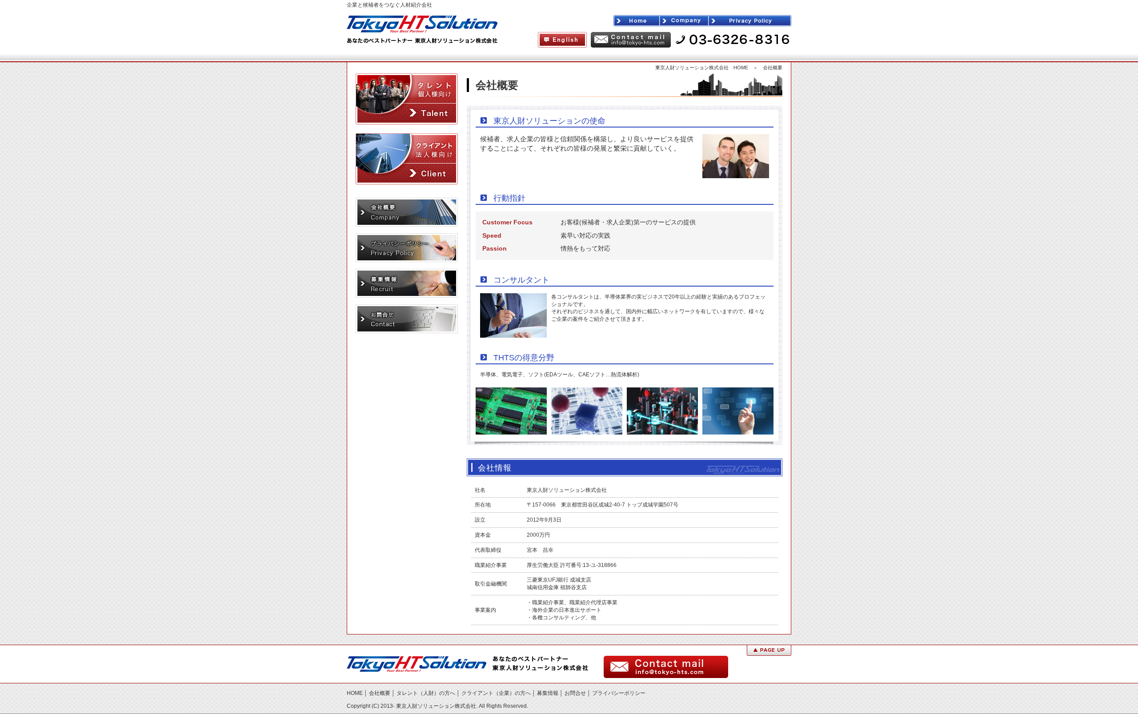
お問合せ (575, 693)
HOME (355, 693)
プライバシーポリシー (618, 693)
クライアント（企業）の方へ (496, 693)
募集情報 (547, 693)
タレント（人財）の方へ (426, 693)
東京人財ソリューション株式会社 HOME (701, 67)
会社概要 (379, 693)
